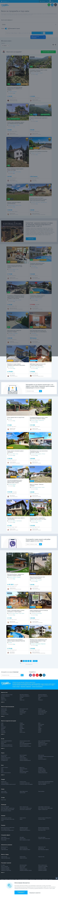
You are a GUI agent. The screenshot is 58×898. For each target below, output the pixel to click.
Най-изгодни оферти (41, 837)
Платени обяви (3, 839)
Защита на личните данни (42, 743)
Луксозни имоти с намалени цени (26, 808)
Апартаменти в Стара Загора (6, 870)
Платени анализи (23, 817)
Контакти (50, 879)
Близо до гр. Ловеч (34, 520)
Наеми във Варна (41, 791)
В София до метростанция (42, 772)
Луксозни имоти (22, 838)
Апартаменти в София (42, 867)
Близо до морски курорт (24, 708)
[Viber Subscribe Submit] (40, 544)
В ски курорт (22, 710)
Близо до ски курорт (41, 710)
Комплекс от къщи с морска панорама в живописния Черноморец (16, 364)
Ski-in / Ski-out (3, 848)
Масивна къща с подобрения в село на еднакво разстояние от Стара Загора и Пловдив (38, 641)
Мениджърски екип (41, 742)
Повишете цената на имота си (25, 830)
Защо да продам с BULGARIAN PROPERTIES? (45, 781)
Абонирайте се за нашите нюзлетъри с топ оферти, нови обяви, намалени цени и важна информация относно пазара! (40, 386)
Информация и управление (34, 892)
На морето (40, 708)
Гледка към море (4, 856)
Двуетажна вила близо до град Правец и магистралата (37, 577)
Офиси (2, 770)
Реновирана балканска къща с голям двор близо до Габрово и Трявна (39, 418)
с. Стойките (42, 366)
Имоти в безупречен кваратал (43, 849)
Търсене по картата (4, 767)
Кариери (39, 746)
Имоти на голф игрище (24, 848)
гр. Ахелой (10, 642)
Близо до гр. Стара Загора (35, 643)
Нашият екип (22, 742)
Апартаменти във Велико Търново (26, 870)
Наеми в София (3, 791)
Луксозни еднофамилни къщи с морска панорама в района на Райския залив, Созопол (14, 481)
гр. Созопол (10, 484)
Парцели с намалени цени (43, 809)
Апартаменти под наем (5, 867)
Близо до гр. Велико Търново (36, 453)
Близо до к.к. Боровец (12, 577)
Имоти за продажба (23, 755)
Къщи (14, 368)
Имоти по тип (22, 767)
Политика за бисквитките (24, 744)
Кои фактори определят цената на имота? (8, 784)
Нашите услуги (38, 879)
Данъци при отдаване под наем (43, 828)
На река (21, 714)
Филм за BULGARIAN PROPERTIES (25, 743)
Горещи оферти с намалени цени (44, 806)
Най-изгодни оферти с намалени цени (7, 808)
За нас (16, 879)
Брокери (2, 743)
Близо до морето (4, 710)
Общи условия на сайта (42, 744)
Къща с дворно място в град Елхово (15, 417)
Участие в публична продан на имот (7, 830)
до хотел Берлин (39, 613)
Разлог (21, 729)
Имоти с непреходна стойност (25, 849)
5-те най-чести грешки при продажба (26, 784)
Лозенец (39, 730)
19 (33, 660)
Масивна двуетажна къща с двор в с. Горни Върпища (16, 518)
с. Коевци (42, 487)
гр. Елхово (10, 419)
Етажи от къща (3, 699)
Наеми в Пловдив (4, 792)
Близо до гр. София (34, 579)
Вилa (36, 581)
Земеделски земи (41, 768)
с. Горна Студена (21, 613)
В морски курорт (4, 708)
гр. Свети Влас (33, 613)
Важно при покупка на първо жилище (7, 827)
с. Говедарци (18, 577)
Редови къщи (22, 699)
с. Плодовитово (42, 643)
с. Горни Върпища (19, 520)
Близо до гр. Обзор (11, 453)
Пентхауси (21, 697)
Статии (2, 820)
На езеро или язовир (4, 714)
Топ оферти (3, 865)
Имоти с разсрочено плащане (25, 839)
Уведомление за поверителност (25, 686)
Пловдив (21, 723)
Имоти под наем (41, 755)
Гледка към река (22, 856)
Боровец (39, 729)
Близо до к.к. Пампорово (35, 366)
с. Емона (16, 453)
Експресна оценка (23, 781)
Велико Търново (41, 724)
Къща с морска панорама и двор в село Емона (15, 451)
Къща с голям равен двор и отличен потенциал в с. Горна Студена (15, 611)
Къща (37, 368)
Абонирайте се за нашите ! (9, 672)
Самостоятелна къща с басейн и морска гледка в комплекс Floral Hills (16, 640)
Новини (21, 819)
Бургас (2, 724)
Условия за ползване (16, 686)
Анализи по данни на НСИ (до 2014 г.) (44, 817)
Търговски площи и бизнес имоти (44, 838)
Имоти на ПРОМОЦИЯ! (5, 806)
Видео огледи (3, 799)
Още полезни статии (42, 830)
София (2, 723)
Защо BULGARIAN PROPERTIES (23, 879)
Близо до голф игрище (42, 712)
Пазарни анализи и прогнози (6, 817)
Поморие (39, 728)
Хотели (2, 771)
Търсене (6, 879)
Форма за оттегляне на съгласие (6, 746)
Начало (2, 879)
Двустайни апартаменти (42, 694)
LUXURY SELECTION (4, 849)
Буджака (14, 484)
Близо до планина (23, 711)
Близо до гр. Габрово (34, 420)
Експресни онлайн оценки (5, 757)
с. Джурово (40, 579)
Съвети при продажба (42, 784)
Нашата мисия (3, 742)
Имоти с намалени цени (24, 806)
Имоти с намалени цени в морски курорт (45, 808)
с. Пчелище (43, 453)
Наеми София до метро (24, 791)
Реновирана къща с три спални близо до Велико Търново (39, 451)
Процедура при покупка (24, 827)
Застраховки (40, 757)
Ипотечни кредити (23, 757)
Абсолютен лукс (41, 848)
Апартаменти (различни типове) (6, 694)
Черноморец (3, 732)
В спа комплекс (4, 712)
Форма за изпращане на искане (25, 746)
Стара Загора (22, 724)
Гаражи (39, 697)
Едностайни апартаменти (24, 694)
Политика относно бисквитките (37, 686)
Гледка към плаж (41, 856)
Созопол (21, 725)
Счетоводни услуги (4, 760)
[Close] (56, 878)
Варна (39, 723)
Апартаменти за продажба (42, 866)
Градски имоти (22, 867)
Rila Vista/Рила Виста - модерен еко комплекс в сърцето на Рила (15, 575)
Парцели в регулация (23, 768)
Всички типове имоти (42, 771)
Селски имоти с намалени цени (25, 809)
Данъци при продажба (24, 828)
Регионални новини (41, 819)
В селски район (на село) (42, 711)
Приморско (3, 728)
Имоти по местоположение (6, 772)
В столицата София (23, 772)
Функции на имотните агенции (43, 827)
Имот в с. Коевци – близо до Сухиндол (36, 485)
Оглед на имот (11, 879)
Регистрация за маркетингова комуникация (46, 756)
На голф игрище (22, 712)
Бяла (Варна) (22, 728)
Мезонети (3, 697)
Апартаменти (40, 767)
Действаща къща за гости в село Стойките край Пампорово (38, 364)
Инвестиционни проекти (24, 771)
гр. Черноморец (11, 366)
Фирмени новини (45, 879)
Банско (2, 729)
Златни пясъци (22, 732)
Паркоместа (3, 698)
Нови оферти (22, 837)
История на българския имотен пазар (7, 819)
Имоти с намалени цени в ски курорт (7, 809)
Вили (39, 698)
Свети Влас (40, 725)
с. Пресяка (39, 520)
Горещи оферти (3, 837)
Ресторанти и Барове (42, 770)
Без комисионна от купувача (6, 810)
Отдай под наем (22, 792)
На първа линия (41, 714)
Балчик (39, 732)
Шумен (2, 725)
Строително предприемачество (25, 760)
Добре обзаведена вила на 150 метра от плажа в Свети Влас (39, 611)
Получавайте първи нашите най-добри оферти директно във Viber (38, 540)
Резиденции (40, 699)
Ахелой (21, 730)
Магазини (21, 770)
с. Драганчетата (41, 420)
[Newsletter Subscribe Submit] (22, 675)
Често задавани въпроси (5, 828)
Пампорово (3, 730)
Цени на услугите (4, 755)
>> (36, 660)
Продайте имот (3, 756)
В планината (3, 711)
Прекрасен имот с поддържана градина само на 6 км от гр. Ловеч (38, 518)
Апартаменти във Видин (42, 870)
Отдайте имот (22, 756)
